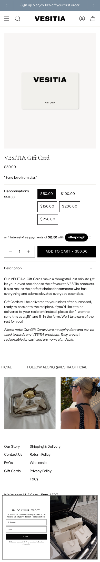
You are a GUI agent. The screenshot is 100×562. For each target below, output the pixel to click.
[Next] (93, 5)
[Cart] (92, 18)
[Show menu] (7, 18)
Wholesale (38, 462)
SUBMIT (26, 537)
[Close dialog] (94, 498)
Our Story (12, 446)
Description (13, 268)
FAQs (8, 462)
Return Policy (40, 454)
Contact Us (13, 454)
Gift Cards (12, 471)
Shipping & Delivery (45, 446)
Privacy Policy (41, 471)
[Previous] (6, 5)
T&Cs (34, 479)
